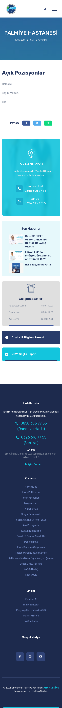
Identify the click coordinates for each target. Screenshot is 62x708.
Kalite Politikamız (31, 492)
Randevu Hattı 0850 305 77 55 (35, 188)
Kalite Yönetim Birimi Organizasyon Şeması (31, 558)
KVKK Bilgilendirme (31, 530)
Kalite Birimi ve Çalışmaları (31, 547)
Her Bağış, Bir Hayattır (38, 264)
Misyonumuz (31, 503)
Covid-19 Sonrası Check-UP (31, 536)
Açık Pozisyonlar (31, 525)
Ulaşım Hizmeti (31, 615)
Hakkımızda (31, 486)
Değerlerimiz (31, 541)
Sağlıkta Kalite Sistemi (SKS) (31, 519)
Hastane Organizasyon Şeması (31, 552)
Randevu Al (31, 599)
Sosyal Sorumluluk (31, 514)
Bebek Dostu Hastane (31, 563)
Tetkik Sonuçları (31, 604)
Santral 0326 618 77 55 (35, 201)
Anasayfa (20, 40)
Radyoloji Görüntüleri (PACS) (31, 610)
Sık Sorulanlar (31, 621)
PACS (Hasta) (31, 569)
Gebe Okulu (31, 574)
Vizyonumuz (31, 508)
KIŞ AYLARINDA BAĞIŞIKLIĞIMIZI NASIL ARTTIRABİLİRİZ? (38, 256)
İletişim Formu (32, 464)
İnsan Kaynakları (31, 497)
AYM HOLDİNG (51, 687)
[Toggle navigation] (54, 8)
